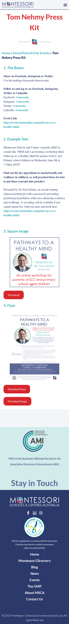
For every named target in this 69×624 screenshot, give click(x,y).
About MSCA (34, 593)
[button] (65, 5)
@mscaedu (22, 97)
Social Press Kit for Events (31, 53)
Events (35, 580)
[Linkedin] (34, 513)
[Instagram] (41, 513)
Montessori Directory (34, 561)
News (34, 573)
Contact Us (34, 599)
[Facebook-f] (28, 513)
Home (6, 53)
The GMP (34, 586)
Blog (34, 567)
